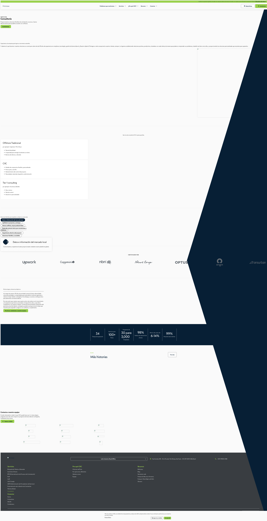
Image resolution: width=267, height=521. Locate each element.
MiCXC (9, 501)
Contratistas (11, 499)
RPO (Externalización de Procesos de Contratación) (21, 474)
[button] (6, 26)
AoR (9, 479)
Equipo (74, 476)
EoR (9, 476)
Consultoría (11, 491)
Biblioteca (140, 469)
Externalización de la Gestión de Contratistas (19, 486)
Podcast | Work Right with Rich (146, 479)
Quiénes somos (77, 474)
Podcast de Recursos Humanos (146, 476)
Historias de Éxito (77, 469)
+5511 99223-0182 (222, 459)
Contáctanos (11, 504)
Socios (9, 497)
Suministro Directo (12, 471)
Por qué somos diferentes (79, 471)
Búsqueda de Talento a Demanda (16, 469)
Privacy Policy (108, 517)
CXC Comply (11, 481)
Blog (139, 471)
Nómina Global (12, 489)
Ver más (172, 355)
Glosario (140, 481)
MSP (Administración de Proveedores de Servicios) (21, 484)
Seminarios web (142, 474)
